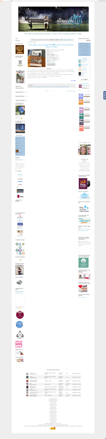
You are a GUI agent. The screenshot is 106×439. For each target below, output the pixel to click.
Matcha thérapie (84, 60)
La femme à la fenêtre (84, 73)
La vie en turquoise (85, 64)
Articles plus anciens (71, 91)
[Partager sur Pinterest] (42, 85)
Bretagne (38, 86)
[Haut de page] (105, 438)
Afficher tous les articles (65, 40)
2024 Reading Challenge (84, 83)
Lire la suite (73, 80)
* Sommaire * (84, 156)
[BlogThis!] (37, 85)
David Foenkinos (84, 69)
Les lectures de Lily (84, 85)
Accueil (47, 91)
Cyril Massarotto (83, 61)
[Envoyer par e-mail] (35, 85)
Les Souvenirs (84, 68)
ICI (86, 49)
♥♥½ (31, 86)
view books (89, 91)
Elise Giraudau (83, 65)
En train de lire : (84, 58)
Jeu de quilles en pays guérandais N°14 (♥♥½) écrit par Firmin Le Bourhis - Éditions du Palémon (52, 46)
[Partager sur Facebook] (41, 85)
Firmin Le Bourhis (51, 86)
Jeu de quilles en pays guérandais (60, 86)
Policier (68, 86)
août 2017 (34, 86)
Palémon (53, 62)
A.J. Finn (83, 75)
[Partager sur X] (39, 85)
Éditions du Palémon (43, 86)
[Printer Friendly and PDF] (31, 85)
